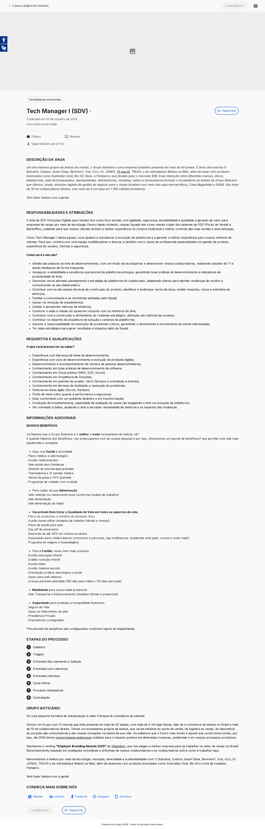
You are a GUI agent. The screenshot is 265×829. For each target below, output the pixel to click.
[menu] (255, 5)
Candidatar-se (234, 5)
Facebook (81, 796)
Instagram (103, 796)
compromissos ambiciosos (74, 737)
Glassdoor (118, 746)
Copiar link (229, 110)
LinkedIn (59, 796)
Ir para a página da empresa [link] (30, 5)
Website (38, 796)
